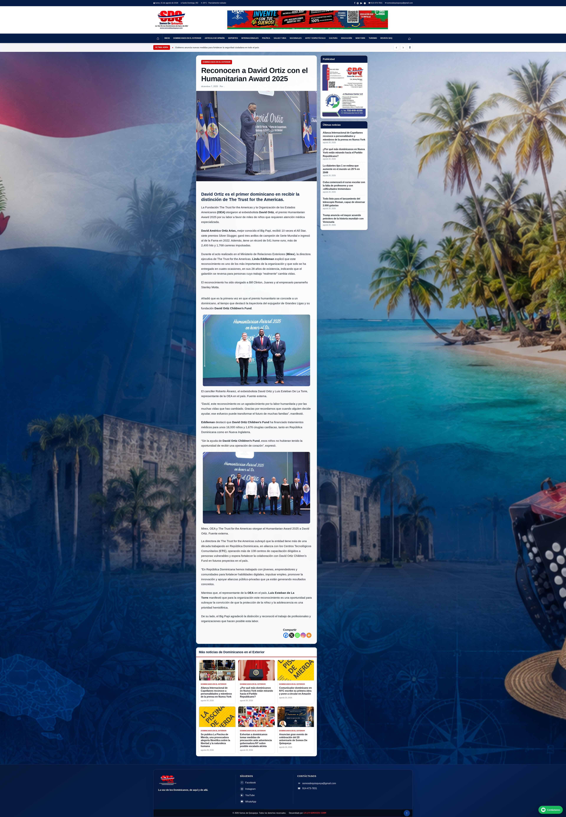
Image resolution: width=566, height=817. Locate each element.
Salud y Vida (280, 38)
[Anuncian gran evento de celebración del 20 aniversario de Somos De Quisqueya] (295, 716)
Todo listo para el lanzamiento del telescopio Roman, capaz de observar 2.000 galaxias (344, 202)
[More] (308, 635)
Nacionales (296, 38)
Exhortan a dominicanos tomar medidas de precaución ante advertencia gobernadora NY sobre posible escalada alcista (256, 740)
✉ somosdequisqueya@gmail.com (399, 3)
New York (360, 38)
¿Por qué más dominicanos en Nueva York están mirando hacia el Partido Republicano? (344, 152)
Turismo (373, 38)
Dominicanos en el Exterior (187, 38)
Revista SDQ (386, 38)
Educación (346, 38)
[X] (291, 635)
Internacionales (250, 38)
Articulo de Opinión (215, 38)
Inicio (167, 38)
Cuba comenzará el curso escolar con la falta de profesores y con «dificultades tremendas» (344, 185)
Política (266, 38)
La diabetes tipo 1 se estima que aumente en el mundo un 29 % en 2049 (341, 169)
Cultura (333, 38)
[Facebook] (285, 635)
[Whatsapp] (297, 635)
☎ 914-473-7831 (375, 3)
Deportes (233, 38)
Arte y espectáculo (315, 38)
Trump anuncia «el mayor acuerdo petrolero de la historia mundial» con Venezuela (343, 218)
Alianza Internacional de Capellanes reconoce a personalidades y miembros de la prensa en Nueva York (344, 136)
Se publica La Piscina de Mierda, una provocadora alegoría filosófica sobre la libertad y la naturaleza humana (215, 740)
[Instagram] (303, 635)
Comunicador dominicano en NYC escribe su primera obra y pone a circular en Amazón (295, 691)
